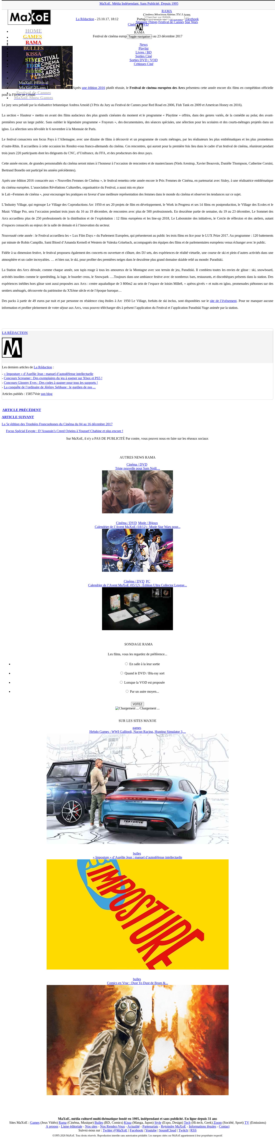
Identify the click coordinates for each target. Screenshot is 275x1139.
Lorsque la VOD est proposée (144, 682)
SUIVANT (18, 417)
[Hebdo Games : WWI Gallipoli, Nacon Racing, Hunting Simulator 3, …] (138, 843)
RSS (193, 1130)
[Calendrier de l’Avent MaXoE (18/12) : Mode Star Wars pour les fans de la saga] (137, 570)
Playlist (143, 48)
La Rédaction (15, 333)
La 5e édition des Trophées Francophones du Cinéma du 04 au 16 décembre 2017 (57, 424)
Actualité (133, 1126)
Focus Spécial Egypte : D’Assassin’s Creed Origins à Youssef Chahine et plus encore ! (64, 431)
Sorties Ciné (143, 56)
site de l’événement (223, 301)
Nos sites (91, 1126)
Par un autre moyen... (144, 691)
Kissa (127, 1122)
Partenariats (150, 1126)
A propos (52, 1126)
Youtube (151, 1130)
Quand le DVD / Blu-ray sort (144, 673)
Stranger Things (146, 22)
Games (35, 1122)
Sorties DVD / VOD (144, 60)
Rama (63, 1122)
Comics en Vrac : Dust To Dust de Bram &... (137, 983)
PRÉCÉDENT (21, 410)
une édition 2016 (93, 88)
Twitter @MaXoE (115, 1130)
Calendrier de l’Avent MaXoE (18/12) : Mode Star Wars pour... (137, 527)
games (137, 728)
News (144, 44)
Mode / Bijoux (148, 523)
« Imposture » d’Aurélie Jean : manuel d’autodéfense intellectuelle (48, 374)
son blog (46, 394)
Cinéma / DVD (137, 464)
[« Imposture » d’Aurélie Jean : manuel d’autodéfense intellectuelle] (138, 968)
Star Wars (191, 22)
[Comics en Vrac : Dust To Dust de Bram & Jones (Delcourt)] (138, 1094)
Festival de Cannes (171, 22)
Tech (187, 1122)
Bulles (99, 1122)
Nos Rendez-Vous (112, 1126)
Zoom (218, 1122)
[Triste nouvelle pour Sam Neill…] (137, 512)
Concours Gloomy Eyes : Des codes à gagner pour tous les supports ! (51, 382)
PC (148, 581)
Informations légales (202, 1126)
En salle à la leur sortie (144, 664)
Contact (224, 1126)
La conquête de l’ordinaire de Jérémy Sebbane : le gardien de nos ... (50, 387)
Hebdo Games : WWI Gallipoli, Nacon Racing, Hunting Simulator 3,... (137, 731)
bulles (137, 853)
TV (246, 1122)
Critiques (143, 64)
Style (157, 1122)
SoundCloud (167, 1130)
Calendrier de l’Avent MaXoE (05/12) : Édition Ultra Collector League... (137, 585)
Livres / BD (144, 52)
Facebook (136, 1130)
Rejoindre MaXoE (173, 1126)
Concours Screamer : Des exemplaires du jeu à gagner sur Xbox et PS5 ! (53, 378)
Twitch (183, 1130)
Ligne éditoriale (71, 1126)
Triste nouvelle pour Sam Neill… (137, 468)
